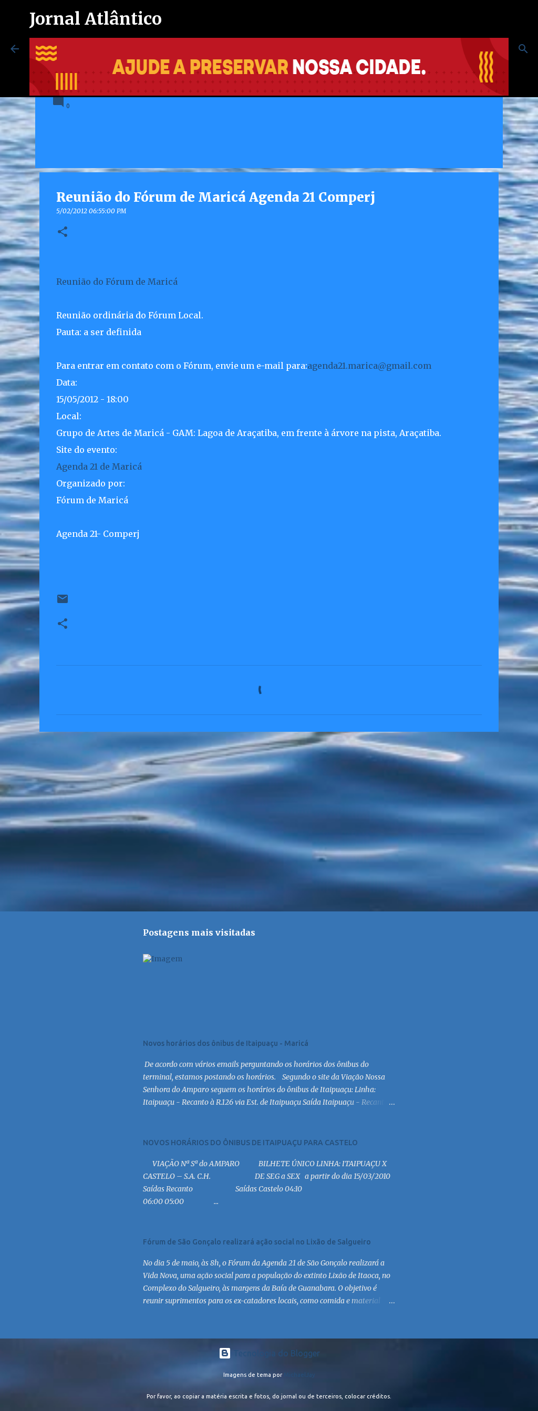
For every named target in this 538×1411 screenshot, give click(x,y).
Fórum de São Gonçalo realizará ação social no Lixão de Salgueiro (257, 1242)
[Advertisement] (269, 821)
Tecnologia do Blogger (275, 1353)
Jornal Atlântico (95, 18)
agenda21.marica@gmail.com (369, 365)
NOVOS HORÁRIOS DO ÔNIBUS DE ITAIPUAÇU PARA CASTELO (250, 1142)
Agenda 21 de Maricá (99, 466)
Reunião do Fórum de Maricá (117, 281)
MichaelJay (299, 1375)
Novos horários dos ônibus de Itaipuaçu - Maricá (225, 1043)
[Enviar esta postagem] (62, 602)
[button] (62, 232)
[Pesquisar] (523, 48)
